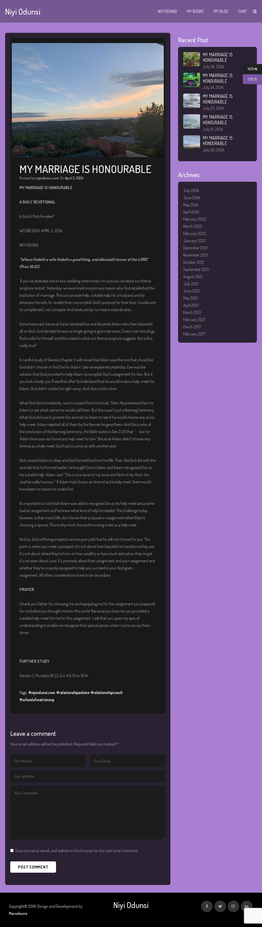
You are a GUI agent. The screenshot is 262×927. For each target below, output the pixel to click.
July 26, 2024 (213, 66)
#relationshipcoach (107, 692)
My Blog (221, 11)
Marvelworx (18, 913)
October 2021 (193, 262)
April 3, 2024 (74, 178)
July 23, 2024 (213, 108)
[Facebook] (207, 906)
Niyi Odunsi (167, 11)
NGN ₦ (250, 69)
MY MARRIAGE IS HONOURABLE (218, 57)
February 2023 (194, 219)
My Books (195, 11)
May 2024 (190, 204)
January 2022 (194, 240)
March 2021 (192, 312)
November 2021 (195, 255)
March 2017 (192, 326)
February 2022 (194, 233)
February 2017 (194, 334)
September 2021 (196, 269)
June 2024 (191, 197)
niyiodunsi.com (47, 178)
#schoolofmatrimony (36, 699)
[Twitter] (220, 906)
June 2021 (191, 290)
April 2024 (191, 212)
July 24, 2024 (213, 87)
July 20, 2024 (213, 149)
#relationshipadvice (72, 692)
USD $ (250, 79)
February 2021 (194, 319)
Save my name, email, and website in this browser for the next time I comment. (77, 850)
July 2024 (191, 190)
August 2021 (192, 276)
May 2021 (190, 298)
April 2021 (191, 305)
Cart (242, 11)
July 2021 (190, 283)
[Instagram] (233, 906)
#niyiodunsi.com (41, 692)
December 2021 (195, 247)
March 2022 (192, 226)
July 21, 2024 (213, 129)
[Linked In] (247, 906)
